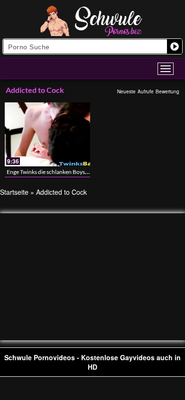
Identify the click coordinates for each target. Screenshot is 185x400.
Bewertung (167, 91)
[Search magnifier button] (174, 46)
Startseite (14, 192)
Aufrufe (146, 91)
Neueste (126, 91)
